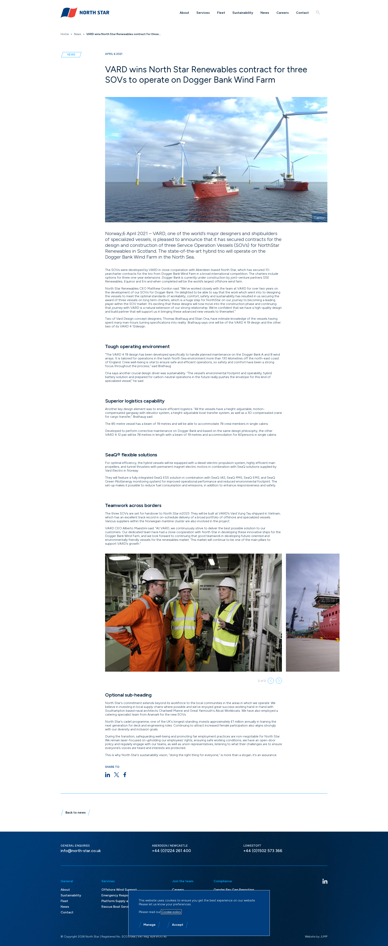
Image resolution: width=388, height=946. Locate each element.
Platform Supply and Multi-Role (124, 901)
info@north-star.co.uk (81, 850)
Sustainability (242, 13)
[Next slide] (279, 681)
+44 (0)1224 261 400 (171, 850)
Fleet (221, 13)
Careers (282, 13)
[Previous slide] (271, 681)
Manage (149, 925)
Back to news (75, 812)
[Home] (85, 12)
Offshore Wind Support (119, 890)
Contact (302, 13)
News (264, 13)
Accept (177, 925)
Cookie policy (171, 912)
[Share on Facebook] (124, 774)
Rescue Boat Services (117, 907)
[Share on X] (116, 774)
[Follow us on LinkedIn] (325, 881)
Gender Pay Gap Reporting (234, 890)
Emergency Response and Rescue (126, 895)
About (184, 13)
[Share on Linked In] (107, 774)
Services (203, 13)
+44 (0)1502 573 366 (262, 850)
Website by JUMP (316, 936)
